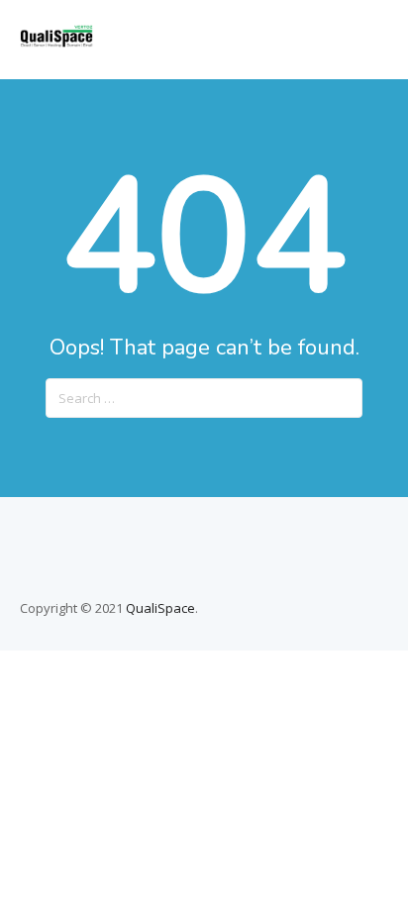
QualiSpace (160, 608)
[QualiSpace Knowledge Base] (56, 41)
